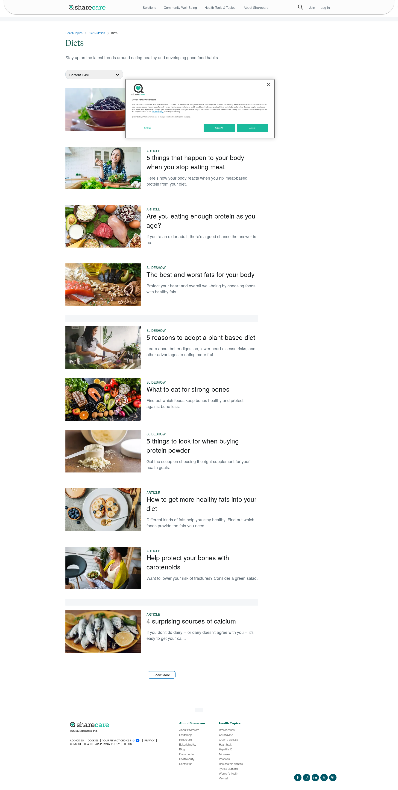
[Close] (268, 84)
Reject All (219, 128)
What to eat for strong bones (187, 389)
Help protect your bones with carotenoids (187, 562)
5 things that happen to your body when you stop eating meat (195, 162)
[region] (200, 108)
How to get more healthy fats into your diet (201, 503)
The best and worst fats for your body (200, 274)
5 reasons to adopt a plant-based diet (200, 337)
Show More (161, 675)
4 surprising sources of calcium (191, 620)
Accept (252, 128)
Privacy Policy (157, 112)
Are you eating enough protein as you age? (200, 220)
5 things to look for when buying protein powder (192, 445)
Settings (147, 128)
